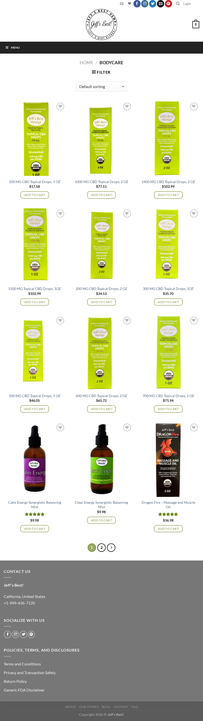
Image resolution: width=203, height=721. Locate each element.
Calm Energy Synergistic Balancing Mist (34, 504)
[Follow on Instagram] (144, 3)
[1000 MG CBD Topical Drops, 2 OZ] (101, 138)
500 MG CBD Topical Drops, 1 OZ (34, 396)
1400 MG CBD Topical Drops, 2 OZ (168, 182)
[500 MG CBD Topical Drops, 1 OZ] (35, 352)
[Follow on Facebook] (137, 3)
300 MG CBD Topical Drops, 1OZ (168, 288)
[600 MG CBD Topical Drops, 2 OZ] (101, 352)
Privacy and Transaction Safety (30, 672)
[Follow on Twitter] (152, 3)
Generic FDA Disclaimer (24, 690)
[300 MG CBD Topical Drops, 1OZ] (168, 245)
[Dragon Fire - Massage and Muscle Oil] (168, 459)
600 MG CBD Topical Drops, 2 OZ (101, 396)
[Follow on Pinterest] (168, 3)
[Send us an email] (160, 3)
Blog (106, 707)
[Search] (178, 3)
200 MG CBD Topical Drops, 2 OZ (101, 288)
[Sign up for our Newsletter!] (121, 3)
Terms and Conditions (22, 663)
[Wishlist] (129, 3)
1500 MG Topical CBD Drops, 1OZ (34, 288)
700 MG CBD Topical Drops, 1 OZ (168, 396)
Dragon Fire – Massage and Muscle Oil (168, 504)
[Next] (111, 547)
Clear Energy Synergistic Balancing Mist (101, 504)
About (70, 707)
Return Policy (15, 681)
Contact (121, 707)
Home (86, 62)
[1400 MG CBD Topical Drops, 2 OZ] (168, 138)
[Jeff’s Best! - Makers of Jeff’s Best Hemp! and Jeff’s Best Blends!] (102, 24)
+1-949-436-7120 (19, 602)
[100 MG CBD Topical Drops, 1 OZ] (35, 138)
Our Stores (89, 707)
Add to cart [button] (34, 194)
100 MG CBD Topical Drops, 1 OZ (34, 182)
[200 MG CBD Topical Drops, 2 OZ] (101, 245)
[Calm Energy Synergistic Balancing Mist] (35, 459)
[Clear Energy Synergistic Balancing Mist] (101, 459)
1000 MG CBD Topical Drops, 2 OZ (101, 182)
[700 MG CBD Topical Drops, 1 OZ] (168, 352)
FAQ (134, 707)
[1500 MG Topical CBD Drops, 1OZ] (35, 245)
